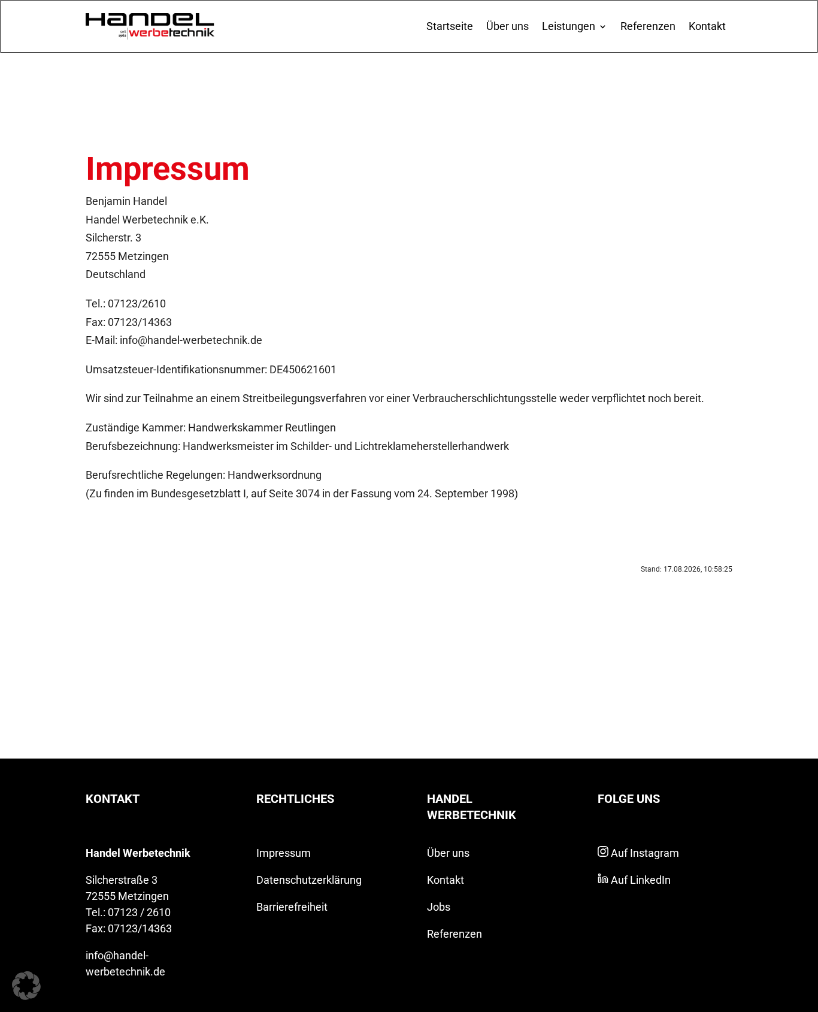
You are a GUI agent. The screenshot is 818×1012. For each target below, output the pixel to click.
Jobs (438, 907)
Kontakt (707, 26)
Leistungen (568, 26)
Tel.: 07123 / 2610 (128, 912)
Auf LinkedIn (639, 880)
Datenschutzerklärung (309, 880)
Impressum (283, 853)
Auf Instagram (643, 853)
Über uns (507, 26)
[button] (26, 985)
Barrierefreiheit (292, 907)
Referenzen (647, 26)
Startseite (449, 26)
